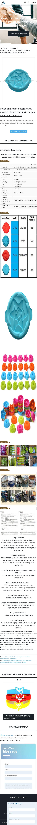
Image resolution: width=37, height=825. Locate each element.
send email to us (20, 131)
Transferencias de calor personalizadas (11, 631)
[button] (24, 3)
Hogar (5, 48)
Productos (13, 48)
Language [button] (33, 2)
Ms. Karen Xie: (8, 735)
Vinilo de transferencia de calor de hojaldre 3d (19, 649)
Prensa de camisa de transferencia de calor (23, 633)
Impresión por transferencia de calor (11, 636)
